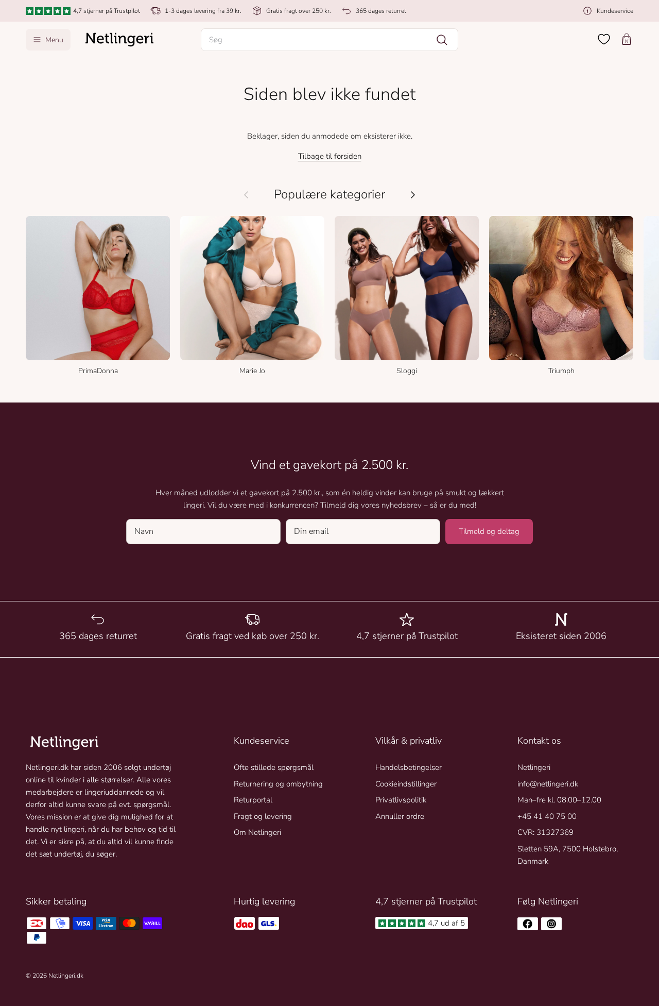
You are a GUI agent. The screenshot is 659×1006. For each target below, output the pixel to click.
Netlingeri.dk (65, 975)
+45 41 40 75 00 (547, 816)
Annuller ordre (399, 816)
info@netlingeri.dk (547, 784)
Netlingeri (533, 767)
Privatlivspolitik (400, 800)
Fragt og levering (263, 816)
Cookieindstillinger (406, 784)
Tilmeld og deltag (489, 531)
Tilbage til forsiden (329, 156)
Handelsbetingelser (408, 767)
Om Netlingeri (257, 832)
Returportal (253, 800)
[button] (329, 39)
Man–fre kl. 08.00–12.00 (559, 800)
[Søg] (442, 39)
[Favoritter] (604, 39)
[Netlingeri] (119, 39)
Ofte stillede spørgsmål (274, 767)
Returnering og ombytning (278, 784)
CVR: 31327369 (545, 832)
